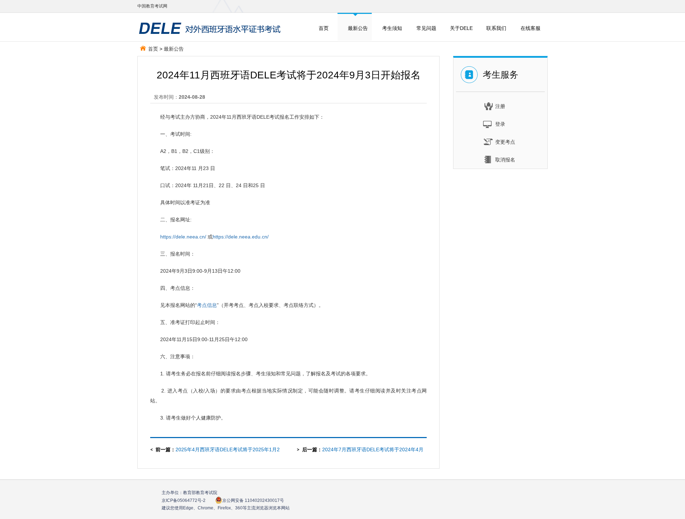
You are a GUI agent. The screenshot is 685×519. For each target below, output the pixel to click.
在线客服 (531, 28)
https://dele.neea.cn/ (183, 237)
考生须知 (392, 28)
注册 (500, 106)
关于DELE (461, 28)
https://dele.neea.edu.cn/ (241, 237)
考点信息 (207, 305)
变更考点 (505, 142)
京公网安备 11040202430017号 (253, 500)
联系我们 (496, 28)
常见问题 (426, 28)
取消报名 (505, 160)
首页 (324, 28)
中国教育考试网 (152, 6)
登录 (500, 124)
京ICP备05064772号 (184, 500)
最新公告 (358, 28)
